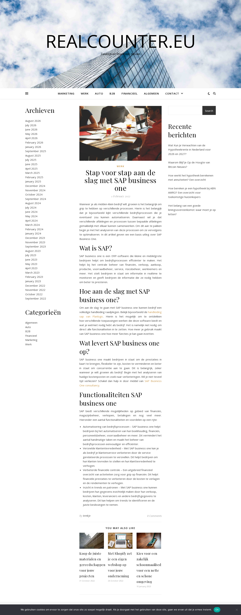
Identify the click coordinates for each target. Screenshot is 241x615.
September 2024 (35, 199)
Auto (99, 93)
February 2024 (34, 229)
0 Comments (154, 516)
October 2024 (34, 194)
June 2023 (31, 259)
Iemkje (87, 515)
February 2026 (34, 142)
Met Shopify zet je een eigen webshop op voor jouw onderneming (120, 564)
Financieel (130, 93)
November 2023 (35, 242)
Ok (217, 609)
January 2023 (33, 281)
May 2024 (31, 216)
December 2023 (35, 238)
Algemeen (151, 93)
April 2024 (31, 220)
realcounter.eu (121, 41)
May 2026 (31, 134)
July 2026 (30, 125)
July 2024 (30, 207)
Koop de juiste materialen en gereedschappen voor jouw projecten (92, 564)
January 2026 (33, 147)
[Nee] (236, 609)
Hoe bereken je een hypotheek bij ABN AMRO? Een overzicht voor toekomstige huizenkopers (192, 192)
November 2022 (35, 290)
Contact (172, 93)
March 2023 (32, 272)
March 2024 (32, 225)
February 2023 (34, 277)
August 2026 (33, 121)
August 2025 (33, 155)
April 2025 (31, 168)
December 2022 (35, 285)
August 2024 (33, 203)
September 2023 (35, 246)
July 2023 (30, 255)
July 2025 (30, 159)
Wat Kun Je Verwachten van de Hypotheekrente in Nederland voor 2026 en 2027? (189, 149)
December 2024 (35, 186)
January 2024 (33, 233)
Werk (85, 93)
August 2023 (33, 251)
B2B (112, 93)
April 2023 (31, 268)
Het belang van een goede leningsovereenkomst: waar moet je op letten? (192, 210)
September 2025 (35, 151)
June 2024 (31, 211)
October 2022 (34, 294)
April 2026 (31, 138)
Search (209, 110)
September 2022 (35, 298)
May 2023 (31, 264)
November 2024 (35, 190)
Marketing (66, 93)
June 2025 (31, 164)
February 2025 (34, 177)
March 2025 (32, 173)
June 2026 (31, 129)
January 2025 (33, 181)
